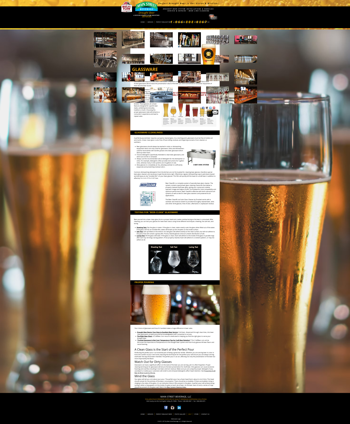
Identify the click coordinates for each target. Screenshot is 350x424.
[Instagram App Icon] (207, 108)
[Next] (217, 304)
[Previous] (133, 304)
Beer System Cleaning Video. (176, 387)
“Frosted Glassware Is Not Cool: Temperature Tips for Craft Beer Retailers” (163, 340)
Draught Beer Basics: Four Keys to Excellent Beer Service (157, 332)
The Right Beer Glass (144, 336)
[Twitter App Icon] (210, 108)
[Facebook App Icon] (203, 108)
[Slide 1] (172, 321)
